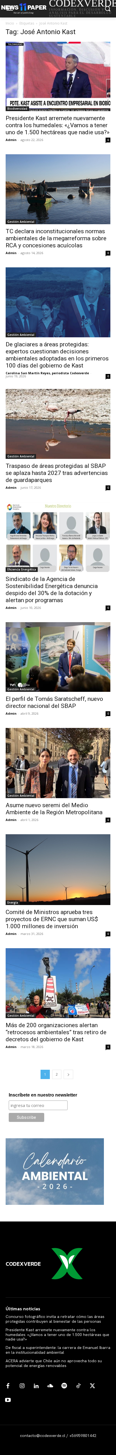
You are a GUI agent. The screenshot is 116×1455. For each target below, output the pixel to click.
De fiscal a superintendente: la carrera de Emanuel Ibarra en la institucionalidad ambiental (58, 1350)
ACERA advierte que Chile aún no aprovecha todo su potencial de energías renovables (54, 1363)
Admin (11, 140)
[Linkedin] (36, 1386)
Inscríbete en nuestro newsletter (43, 1095)
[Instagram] (22, 1386)
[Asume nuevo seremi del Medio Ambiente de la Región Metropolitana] (58, 763)
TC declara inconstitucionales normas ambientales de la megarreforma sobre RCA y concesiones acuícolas (56, 238)
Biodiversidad (17, 109)
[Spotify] (64, 1386)
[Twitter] (92, 1386)
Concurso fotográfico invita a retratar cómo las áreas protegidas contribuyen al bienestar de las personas (55, 1319)
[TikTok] (78, 1386)
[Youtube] (8, 1400)
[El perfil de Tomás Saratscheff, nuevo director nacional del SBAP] (58, 657)
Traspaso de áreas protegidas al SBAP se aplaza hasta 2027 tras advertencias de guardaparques (57, 473)
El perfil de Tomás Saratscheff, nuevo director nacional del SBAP (54, 702)
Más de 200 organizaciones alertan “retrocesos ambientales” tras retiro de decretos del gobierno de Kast (56, 1032)
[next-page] (68, 1074)
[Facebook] (8, 1386)
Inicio (10, 23)
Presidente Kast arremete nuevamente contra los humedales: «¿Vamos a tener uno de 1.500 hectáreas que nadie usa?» (58, 125)
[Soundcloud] (50, 1386)
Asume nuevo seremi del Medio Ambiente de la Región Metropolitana (54, 809)
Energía (12, 902)
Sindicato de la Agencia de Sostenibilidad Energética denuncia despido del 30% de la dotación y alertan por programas (52, 590)
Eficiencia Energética (21, 569)
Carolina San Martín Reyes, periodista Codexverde (47, 373)
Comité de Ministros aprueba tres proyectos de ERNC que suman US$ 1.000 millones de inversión (52, 919)
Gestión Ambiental (20, 222)
